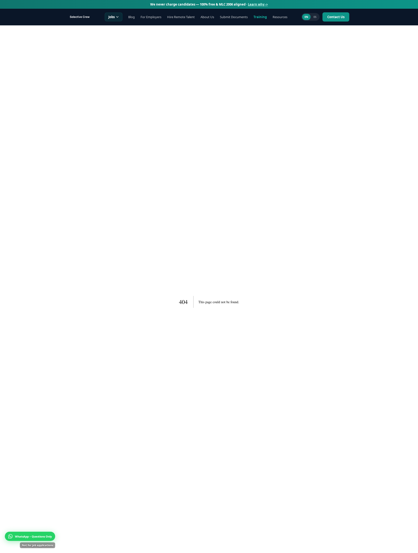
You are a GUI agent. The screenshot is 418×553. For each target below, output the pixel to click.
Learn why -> (258, 4)
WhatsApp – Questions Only (33, 536)
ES (315, 17)
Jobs (111, 17)
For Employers (151, 17)
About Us (207, 17)
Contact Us (335, 17)
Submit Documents (234, 17)
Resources (280, 17)
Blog (131, 17)
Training (260, 17)
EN (306, 17)
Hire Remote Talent (181, 17)
